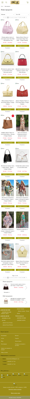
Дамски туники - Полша (23, 311)
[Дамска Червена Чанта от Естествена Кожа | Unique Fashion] (22, 91)
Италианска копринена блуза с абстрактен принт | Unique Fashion (22, 199)
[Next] (25, 287)
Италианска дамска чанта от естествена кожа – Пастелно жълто (7, 70)
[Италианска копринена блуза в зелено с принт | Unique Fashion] (8, 188)
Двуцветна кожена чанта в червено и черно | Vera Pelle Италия (22, 70)
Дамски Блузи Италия (8, 325)
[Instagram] (9, 367)
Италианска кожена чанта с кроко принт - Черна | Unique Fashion (7, 167)
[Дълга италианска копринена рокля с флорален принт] (22, 123)
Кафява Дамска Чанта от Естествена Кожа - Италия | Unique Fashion (7, 134)
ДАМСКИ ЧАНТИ (21, 320)
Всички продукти (20, 315)
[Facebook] (2, 367)
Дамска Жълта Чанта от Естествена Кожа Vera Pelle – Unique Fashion (22, 39)
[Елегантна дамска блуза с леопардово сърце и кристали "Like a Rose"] (8, 251)
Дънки (18, 313)
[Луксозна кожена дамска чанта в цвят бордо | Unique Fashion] (6, 286)
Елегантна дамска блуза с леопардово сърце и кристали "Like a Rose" (7, 263)
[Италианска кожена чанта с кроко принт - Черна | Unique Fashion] (8, 156)
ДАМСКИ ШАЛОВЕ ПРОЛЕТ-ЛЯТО (6, 313)
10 (24, 17)
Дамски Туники (20, 308)
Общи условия (4, 352)
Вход (2, 341)
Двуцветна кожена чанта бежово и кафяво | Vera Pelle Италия (18, 299)
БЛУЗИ (3, 320)
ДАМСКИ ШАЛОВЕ (5, 310)
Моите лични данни (15, 393)
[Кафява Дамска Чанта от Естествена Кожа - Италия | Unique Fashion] (8, 123)
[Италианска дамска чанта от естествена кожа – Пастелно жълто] (8, 59)
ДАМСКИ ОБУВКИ (21, 318)
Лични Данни (18, 341)
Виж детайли (8, 109)
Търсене (17, 338)
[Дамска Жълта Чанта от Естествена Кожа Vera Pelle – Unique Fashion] (22, 27)
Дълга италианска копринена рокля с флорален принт (22, 134)
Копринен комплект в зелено (22, 230)
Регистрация (4, 344)
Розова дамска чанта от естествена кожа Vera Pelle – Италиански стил (7, 39)
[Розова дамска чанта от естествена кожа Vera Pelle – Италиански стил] (8, 27)
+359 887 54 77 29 (11, 361)
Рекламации (4, 335)
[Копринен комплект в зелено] (22, 219)
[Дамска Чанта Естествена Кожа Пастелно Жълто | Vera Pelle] (22, 251)
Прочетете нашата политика (15, 389)
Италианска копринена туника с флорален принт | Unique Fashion (8, 231)
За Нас (2, 338)
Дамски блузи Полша (7, 322)
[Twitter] (5, 367)
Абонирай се (6, 292)
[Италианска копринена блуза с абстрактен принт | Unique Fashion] (22, 188)
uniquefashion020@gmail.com (12, 358)
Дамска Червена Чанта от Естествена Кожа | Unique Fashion (22, 102)
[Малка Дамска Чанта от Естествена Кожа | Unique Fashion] (8, 91)
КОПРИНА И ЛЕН (6, 318)
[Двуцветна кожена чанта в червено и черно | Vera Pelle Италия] (22, 59)
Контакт (17, 335)
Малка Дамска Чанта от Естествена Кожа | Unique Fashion (7, 102)
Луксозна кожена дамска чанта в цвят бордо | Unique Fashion (18, 285)
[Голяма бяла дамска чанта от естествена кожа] (22, 156)
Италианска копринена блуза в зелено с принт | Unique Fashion (8, 199)
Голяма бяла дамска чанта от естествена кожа (22, 166)
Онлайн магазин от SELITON (15, 397)
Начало (2, 6)
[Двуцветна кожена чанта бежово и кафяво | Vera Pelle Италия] (6, 301)
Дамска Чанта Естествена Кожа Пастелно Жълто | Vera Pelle (22, 263)
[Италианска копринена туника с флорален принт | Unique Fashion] (8, 219)
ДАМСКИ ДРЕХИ (5, 316)
